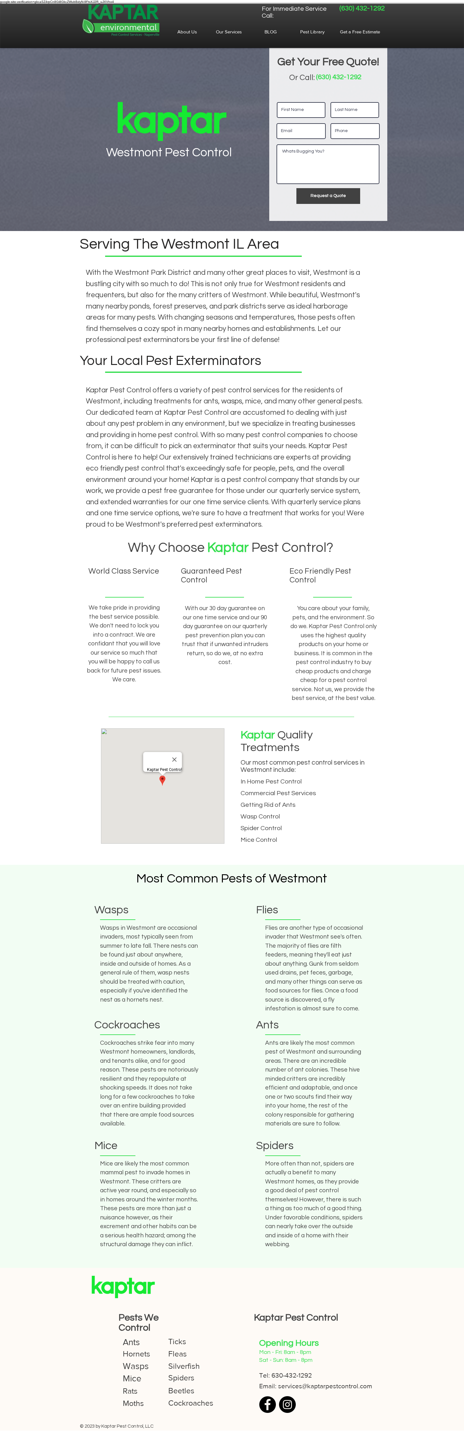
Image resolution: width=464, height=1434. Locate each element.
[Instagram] (287, 1404)
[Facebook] (267, 1404)
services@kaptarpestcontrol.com (325, 1386)
